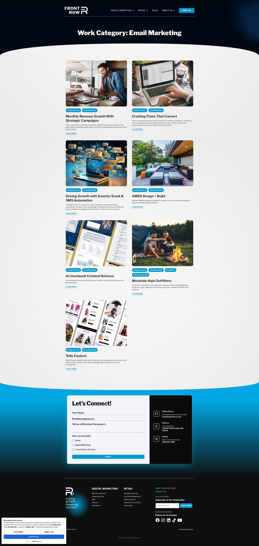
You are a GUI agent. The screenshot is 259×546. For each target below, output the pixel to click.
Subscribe (186, 506)
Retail (78, 440)
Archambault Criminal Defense (90, 276)
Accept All (34, 537)
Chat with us (167, 411)
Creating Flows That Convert (154, 116)
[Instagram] (163, 520)
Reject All (49, 532)
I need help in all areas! (85, 449)
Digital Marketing (83, 445)
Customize (18, 532)
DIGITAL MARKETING (121, 10)
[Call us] (156, 439)
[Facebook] (158, 520)
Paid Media (170, 270)
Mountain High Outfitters (152, 281)
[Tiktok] (174, 520)
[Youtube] (180, 520)
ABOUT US (167, 10)
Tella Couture (76, 356)
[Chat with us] (156, 414)
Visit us (165, 423)
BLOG (155, 10)
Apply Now (161, 491)
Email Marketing (90, 110)
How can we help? (81, 436)
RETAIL (141, 10)
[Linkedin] (169, 520)
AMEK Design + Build (148, 196)
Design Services (73, 110)
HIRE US (187, 10)
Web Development (141, 275)
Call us (165, 437)
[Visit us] (156, 426)
